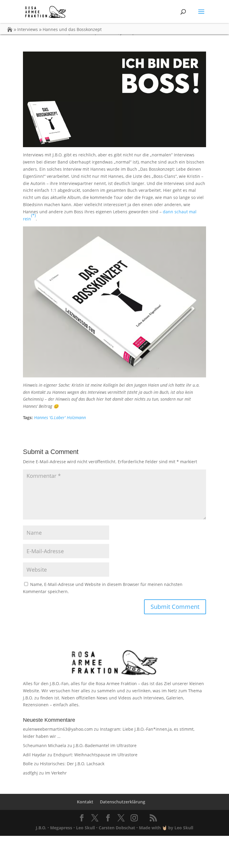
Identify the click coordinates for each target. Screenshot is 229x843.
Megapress (61, 827)
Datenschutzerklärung (122, 802)
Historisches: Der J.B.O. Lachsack (72, 763)
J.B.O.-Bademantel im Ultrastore (105, 745)
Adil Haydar (34, 755)
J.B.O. (41, 827)
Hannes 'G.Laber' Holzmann (60, 417)
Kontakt (85, 802)
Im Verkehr (56, 773)
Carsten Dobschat (117, 827)
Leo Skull (85, 827)
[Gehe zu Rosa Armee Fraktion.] (10, 29)
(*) (33, 215)
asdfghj (30, 773)
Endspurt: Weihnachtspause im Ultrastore (95, 755)
